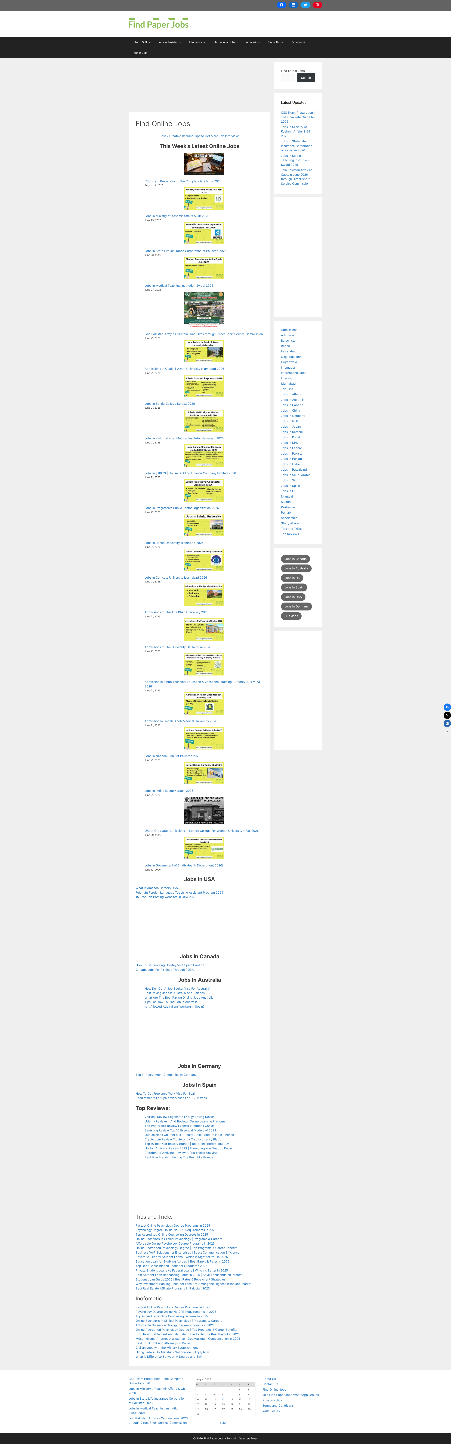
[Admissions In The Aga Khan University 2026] (204, 595)
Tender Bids (139, 52)
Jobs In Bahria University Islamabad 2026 (174, 543)
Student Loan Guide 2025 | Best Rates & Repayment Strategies (181, 1279)
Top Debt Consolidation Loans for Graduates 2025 (171, 1266)
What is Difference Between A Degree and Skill (169, 1356)
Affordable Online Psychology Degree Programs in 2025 (175, 1243)
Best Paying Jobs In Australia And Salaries (175, 993)
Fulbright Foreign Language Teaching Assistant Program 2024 (179, 892)
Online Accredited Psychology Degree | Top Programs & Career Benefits (186, 1248)
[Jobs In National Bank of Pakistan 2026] (204, 739)
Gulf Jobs (291, 616)
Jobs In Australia (293, 400)
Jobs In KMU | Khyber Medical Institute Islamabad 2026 (184, 438)
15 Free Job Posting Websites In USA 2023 (166, 897)
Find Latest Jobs (293, 71)
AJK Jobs (287, 335)
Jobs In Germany (293, 416)
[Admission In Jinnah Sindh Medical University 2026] (204, 704)
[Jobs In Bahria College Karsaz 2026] (204, 386)
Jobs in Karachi (292, 432)
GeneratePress (248, 1438)
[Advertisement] (199, 86)
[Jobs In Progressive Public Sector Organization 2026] (204, 491)
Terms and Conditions (278, 1405)
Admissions (253, 42)
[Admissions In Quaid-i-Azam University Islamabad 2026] (204, 352)
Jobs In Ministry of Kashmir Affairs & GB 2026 (177, 216)
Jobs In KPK (289, 443)
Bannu (285, 346)
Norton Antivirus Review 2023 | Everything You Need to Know (188, 1148)
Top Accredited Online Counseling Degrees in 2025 (172, 1234)
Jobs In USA (293, 597)
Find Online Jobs (274, 1389)
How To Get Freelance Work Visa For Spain (166, 1093)
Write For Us (271, 1411)
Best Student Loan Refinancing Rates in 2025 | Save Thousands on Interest (189, 1275)
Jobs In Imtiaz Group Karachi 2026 (169, 790)
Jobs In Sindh (290, 480)
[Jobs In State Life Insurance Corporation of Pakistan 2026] (204, 234)
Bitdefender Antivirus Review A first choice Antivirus (181, 1153)
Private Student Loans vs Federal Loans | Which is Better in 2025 (182, 1270)
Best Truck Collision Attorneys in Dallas (163, 1343)
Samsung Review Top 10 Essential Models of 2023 (180, 1130)
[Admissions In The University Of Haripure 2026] (204, 630)
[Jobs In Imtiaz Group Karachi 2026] (204, 774)
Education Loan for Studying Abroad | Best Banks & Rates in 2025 (182, 1261)
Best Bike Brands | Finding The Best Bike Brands (179, 1157)
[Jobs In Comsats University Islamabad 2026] (204, 560)
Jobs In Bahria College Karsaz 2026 (170, 403)
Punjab (286, 512)
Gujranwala (289, 362)
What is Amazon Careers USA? (157, 888)
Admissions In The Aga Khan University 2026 (177, 612)
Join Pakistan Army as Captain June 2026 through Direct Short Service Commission (204, 334)
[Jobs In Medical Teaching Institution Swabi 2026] (204, 268)
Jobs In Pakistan (168, 42)
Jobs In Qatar (290, 464)
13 (223, 1399)
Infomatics (195, 42)
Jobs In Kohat (290, 437)
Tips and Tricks (291, 528)
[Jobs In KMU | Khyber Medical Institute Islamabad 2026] (204, 421)
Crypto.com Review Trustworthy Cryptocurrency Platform (185, 1139)
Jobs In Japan (291, 426)
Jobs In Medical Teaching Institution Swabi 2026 (179, 285)
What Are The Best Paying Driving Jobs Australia (179, 997)
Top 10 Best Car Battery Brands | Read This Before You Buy (187, 1144)
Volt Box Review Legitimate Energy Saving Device (180, 1117)
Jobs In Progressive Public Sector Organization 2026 (182, 508)
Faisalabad (289, 351)
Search (306, 77)
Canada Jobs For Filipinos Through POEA (165, 969)
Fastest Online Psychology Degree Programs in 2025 (173, 1225)
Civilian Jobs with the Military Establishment (167, 1347)
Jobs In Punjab (291, 459)
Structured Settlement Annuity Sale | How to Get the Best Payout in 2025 (188, 1334)
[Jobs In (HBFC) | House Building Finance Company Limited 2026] (204, 456)
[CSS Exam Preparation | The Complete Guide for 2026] (204, 164)
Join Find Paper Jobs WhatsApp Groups (290, 1395)
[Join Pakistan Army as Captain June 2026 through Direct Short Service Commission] (204, 310)
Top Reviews (290, 534)
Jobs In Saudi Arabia (295, 475)
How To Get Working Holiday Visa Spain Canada (170, 965)
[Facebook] (447, 707)
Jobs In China (290, 410)
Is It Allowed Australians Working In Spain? (175, 1006)
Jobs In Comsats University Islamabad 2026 (176, 577)
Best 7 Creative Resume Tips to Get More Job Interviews (199, 136)
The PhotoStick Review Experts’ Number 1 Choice (180, 1126)
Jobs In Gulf (139, 42)
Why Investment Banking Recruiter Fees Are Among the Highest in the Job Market (193, 1284)
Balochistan (289, 340)
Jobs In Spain (290, 485)
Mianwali (287, 496)
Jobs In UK (292, 578)
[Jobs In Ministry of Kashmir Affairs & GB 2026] (204, 199)
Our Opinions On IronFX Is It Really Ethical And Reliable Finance (189, 1135)
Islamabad (288, 383)
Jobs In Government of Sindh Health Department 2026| (184, 865)
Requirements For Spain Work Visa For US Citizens (171, 1098)
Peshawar (288, 507)
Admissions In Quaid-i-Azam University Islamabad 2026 (184, 369)
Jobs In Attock (291, 394)
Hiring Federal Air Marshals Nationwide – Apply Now (173, 1352)
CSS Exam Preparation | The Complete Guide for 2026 (183, 181)
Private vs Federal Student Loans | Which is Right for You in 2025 (182, 1257)
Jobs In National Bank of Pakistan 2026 (172, 756)
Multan (286, 502)
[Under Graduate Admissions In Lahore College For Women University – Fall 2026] (204, 811)
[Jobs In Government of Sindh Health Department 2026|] (204, 848)
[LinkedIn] (447, 723)
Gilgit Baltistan (291, 357)
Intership (287, 378)
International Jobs (224, 42)
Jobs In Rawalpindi (294, 469)
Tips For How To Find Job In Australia (171, 1002)
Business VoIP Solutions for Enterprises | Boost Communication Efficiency (187, 1252)
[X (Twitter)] (447, 715)
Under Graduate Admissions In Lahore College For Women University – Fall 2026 (202, 830)
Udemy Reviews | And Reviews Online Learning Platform (185, 1121)
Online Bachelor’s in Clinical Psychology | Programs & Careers (179, 1239)
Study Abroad (276, 42)
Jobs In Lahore (291, 448)
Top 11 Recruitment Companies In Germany (166, 1074)
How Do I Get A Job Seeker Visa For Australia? (178, 988)
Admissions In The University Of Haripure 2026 (178, 647)
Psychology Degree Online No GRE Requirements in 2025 (176, 1230)
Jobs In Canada (292, 405)
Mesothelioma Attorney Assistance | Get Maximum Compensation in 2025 (188, 1338)
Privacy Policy (272, 1400)
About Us (269, 1379)
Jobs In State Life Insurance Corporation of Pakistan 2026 (186, 251)
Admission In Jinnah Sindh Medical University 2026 (181, 721)
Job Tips (287, 389)
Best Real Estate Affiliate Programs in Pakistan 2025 (173, 1288)
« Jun (223, 1422)
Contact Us (270, 1384)
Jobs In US (288, 491)
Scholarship (299, 42)
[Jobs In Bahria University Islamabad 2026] (204, 526)
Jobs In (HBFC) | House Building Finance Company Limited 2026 (190, 473)
